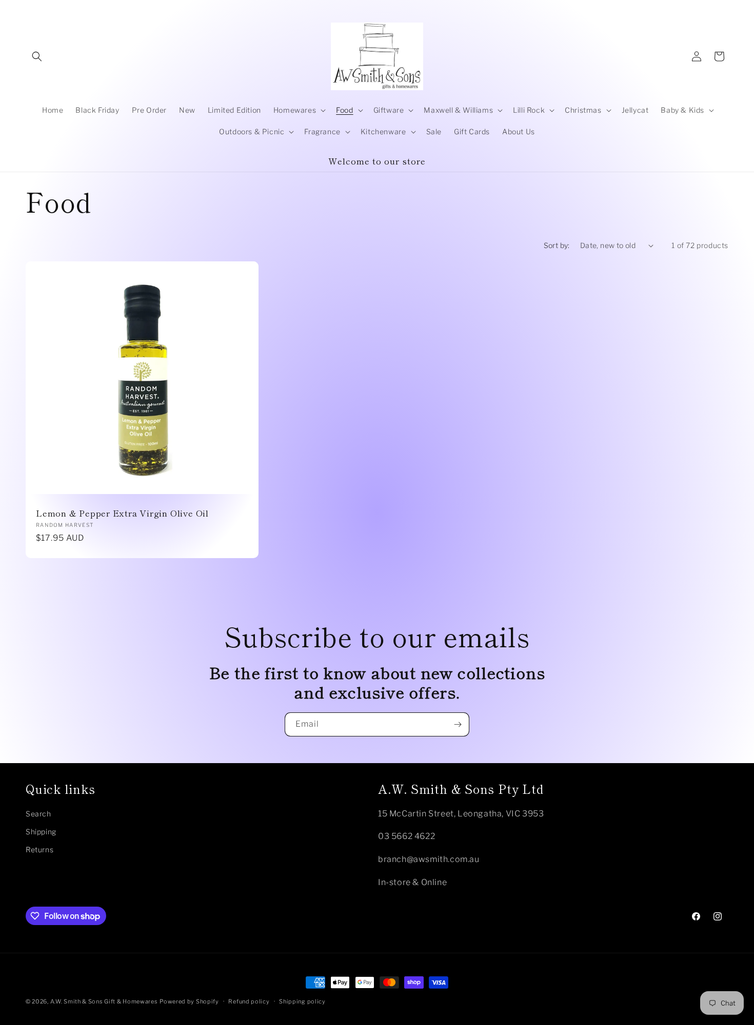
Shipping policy (302, 1001)
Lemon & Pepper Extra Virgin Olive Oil (122, 513)
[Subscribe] (457, 724)
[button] (37, 56)
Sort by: (557, 245)
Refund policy (248, 1001)
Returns (39, 849)
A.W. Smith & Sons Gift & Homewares (104, 1001)
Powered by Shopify (189, 1001)
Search (38, 813)
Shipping (41, 831)
